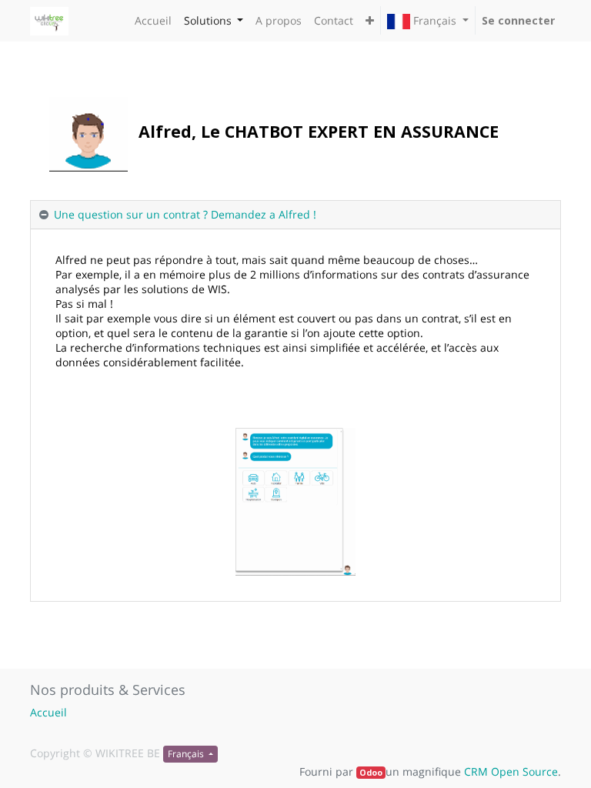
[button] (369, 20)
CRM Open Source (511, 771)
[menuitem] (153, 20)
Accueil (48, 712)
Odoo (370, 772)
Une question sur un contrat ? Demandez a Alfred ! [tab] (185, 214)
